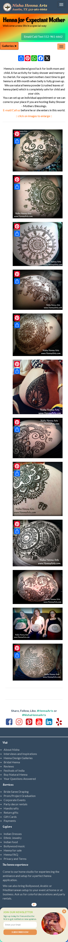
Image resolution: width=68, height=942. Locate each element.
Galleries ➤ (9, 45)
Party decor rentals (15, 804)
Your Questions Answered (20, 778)
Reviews (9, 766)
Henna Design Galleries (18, 758)
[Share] (17, 186)
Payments (10, 820)
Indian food (11, 842)
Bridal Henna (12, 762)
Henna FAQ (11, 854)
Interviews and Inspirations (20, 753)
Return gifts (11, 812)
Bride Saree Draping (16, 791)
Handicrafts (11, 808)
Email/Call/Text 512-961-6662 (43, 36)
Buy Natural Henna (15, 774)
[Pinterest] (17, 179)
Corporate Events (15, 800)
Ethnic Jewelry (13, 837)
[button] (20, 918)
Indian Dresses (13, 833)
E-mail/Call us (11, 110)
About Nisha (11, 749)
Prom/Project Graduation (20, 795)
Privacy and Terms (15, 858)
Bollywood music (14, 846)
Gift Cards (10, 816)
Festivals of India (14, 770)
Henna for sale (13, 850)
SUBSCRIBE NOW (20, 932)
